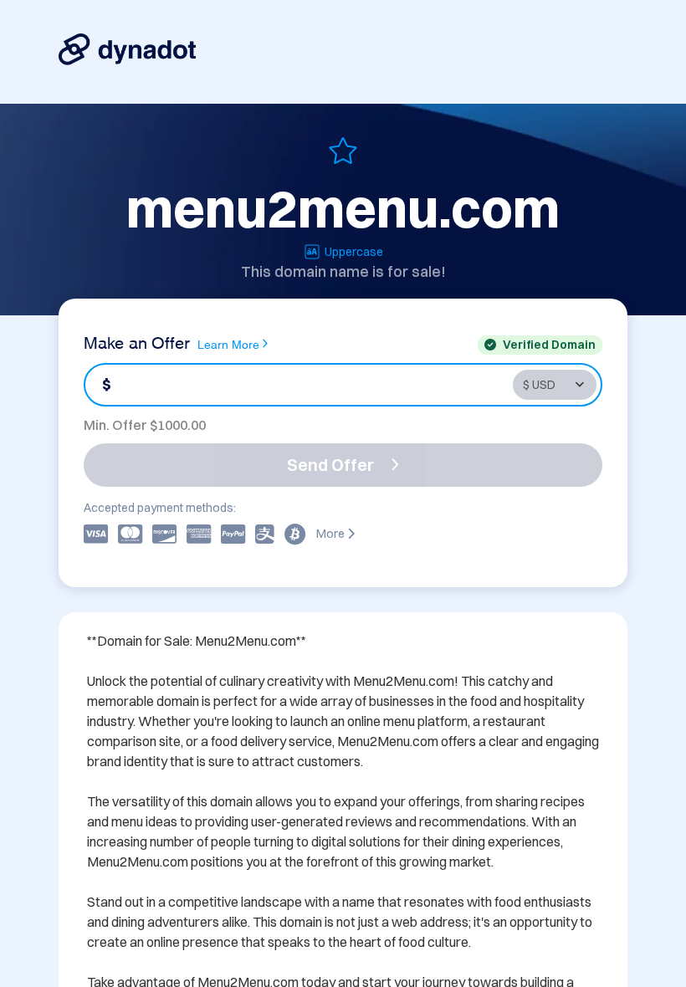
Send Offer (330, 464)
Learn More (228, 343)
